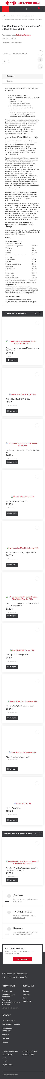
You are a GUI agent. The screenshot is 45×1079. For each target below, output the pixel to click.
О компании (7, 991)
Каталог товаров (16, 16)
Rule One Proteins (23, 35)
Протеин (5, 1038)
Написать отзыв (20, 54)
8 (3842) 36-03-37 (29, 1051)
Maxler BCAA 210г (13, 808)
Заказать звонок (28, 1054)
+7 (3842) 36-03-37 (23, 912)
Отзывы (10, 81)
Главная (6, 16)
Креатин (5, 1034)
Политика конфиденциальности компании (11, 1002)
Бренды (25, 991)
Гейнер (5, 1042)
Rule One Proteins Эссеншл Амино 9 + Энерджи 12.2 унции (23, 19)
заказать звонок (19, 918)
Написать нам (22, 959)
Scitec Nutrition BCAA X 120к (18, 399)
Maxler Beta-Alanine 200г (16, 501)
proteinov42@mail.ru (10, 1051)
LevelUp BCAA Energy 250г (17, 655)
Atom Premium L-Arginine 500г (18, 757)
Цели (24, 998)
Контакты (26, 1001)
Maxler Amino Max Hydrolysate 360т (21, 552)
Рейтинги (26, 994)
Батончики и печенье (11, 1024)
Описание (10, 76)
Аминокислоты (29, 16)
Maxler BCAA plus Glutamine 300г (20, 706)
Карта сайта (7, 1065)
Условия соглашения (10, 1008)
